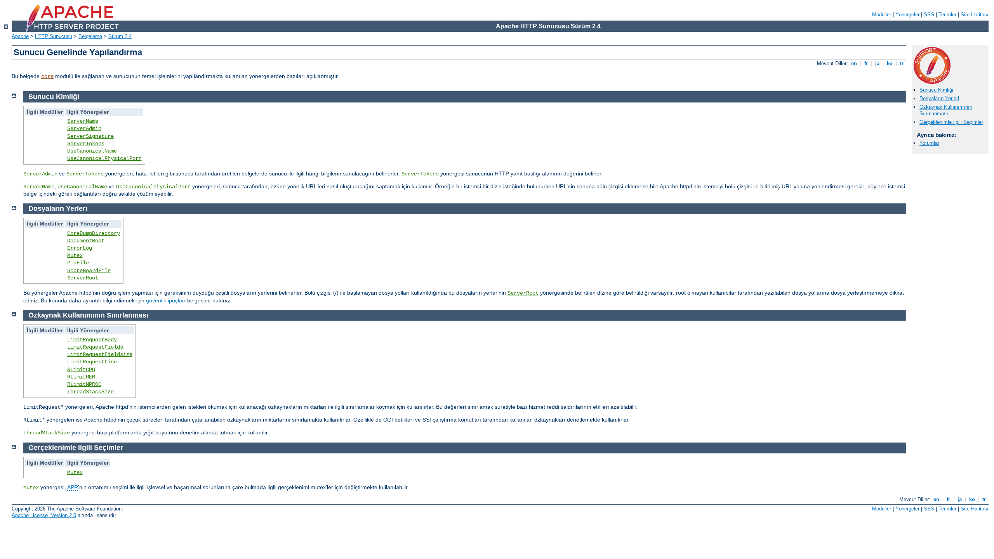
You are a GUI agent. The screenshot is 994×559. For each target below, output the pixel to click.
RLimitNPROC (84, 384)
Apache (20, 36)
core (47, 76)
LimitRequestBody (92, 340)
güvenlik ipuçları (166, 300)
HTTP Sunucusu (53, 36)
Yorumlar (929, 143)
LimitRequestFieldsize (99, 354)
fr (866, 63)
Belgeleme (90, 36)
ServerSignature (90, 136)
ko (889, 63)
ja (877, 63)
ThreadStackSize (90, 392)
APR (72, 487)
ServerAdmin (84, 128)
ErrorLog (79, 248)
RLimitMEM (81, 377)
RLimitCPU (81, 369)
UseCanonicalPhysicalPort (104, 158)
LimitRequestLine (92, 362)
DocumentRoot (85, 241)
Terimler (947, 14)
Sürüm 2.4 (120, 36)
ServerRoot (82, 278)
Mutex (75, 255)
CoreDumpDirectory (93, 233)
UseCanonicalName (92, 151)
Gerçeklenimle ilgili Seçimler (951, 122)
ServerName (82, 121)
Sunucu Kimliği (936, 90)
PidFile (78, 263)
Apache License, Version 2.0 (44, 515)
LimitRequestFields (95, 347)
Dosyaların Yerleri (939, 98)
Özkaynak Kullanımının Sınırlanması (945, 110)
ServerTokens (85, 144)
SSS (929, 14)
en (854, 63)
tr (901, 63)
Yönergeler (907, 14)
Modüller (881, 14)
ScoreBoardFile (89, 270)
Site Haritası (975, 14)
